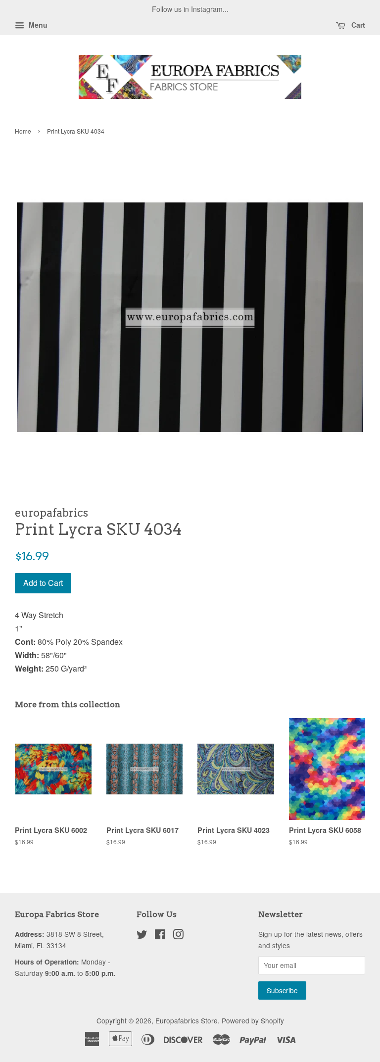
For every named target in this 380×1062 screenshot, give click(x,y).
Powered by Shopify (253, 1020)
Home (23, 131)
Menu (37, 25)
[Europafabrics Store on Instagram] (178, 936)
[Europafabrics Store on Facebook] (160, 936)
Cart (357, 25)
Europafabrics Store (186, 1020)
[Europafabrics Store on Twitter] (142, 936)
